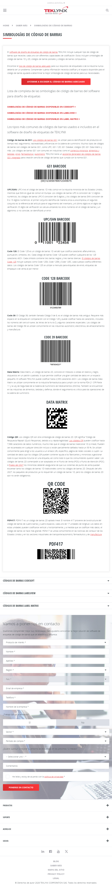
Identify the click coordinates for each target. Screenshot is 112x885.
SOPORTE (6, 817)
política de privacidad (53, 776)
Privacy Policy (56, 874)
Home (6, 25)
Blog (56, 861)
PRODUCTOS (7, 805)
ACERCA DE (7, 829)
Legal (56, 878)
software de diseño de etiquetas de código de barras (33, 52)
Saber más (21, 25)
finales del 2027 (16, 465)
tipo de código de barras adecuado (35, 66)
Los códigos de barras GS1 (45, 140)
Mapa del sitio (56, 869)
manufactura (96, 534)
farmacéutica (27, 154)
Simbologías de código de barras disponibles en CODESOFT (40, 106)
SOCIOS (5, 840)
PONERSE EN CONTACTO (21, 787)
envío (17, 154)
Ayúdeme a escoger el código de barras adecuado (56, 81)
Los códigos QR (76, 440)
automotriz (40, 154)
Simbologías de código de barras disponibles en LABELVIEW (41, 113)
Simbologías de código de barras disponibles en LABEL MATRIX (42, 119)
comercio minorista (79, 150)
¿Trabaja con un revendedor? (16, 714)
